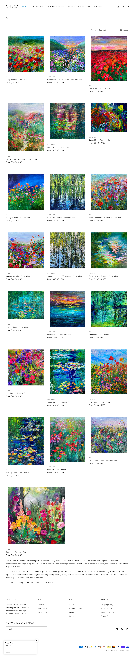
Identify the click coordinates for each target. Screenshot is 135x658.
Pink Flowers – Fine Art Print (17, 393)
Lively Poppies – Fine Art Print (17, 80)
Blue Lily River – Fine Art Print (17, 473)
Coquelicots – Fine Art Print (100, 89)
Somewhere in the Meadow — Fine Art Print (64, 80)
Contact (72, 612)
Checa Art (114, 650)
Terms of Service (107, 612)
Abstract (40, 605)
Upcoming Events (76, 608)
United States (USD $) (15, 649)
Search (72, 616)
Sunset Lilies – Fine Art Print (58, 147)
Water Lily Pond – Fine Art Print (59, 402)
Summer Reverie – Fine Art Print (18, 276)
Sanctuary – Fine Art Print (99, 335)
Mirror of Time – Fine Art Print (17, 327)
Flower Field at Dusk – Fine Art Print (103, 461)
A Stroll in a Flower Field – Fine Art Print (21, 159)
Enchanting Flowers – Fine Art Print (19, 552)
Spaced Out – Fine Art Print (99, 140)
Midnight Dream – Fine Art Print (18, 218)
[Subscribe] (44, 629)
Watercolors (42, 612)
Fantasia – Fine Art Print (56, 470)
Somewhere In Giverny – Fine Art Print (104, 276)
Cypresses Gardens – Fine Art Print (61, 218)
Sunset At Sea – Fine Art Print (59, 335)
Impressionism (43, 608)
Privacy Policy (106, 616)
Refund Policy (106, 608)
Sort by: (94, 30)
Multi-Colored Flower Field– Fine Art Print (105, 218)
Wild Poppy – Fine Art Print (99, 402)
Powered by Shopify (123, 650)
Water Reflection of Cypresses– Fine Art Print (65, 276)
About (71, 605)
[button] (39, 7)
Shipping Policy (107, 605)
